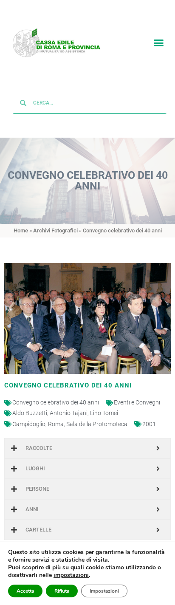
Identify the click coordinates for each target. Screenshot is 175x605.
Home (21, 230)
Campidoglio (28, 424)
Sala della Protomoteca (96, 424)
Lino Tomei (104, 413)
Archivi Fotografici (55, 230)
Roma (56, 424)
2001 (149, 424)
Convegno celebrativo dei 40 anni (55, 402)
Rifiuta (61, 591)
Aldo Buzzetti (29, 413)
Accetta (25, 591)
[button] (158, 43)
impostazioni (71, 575)
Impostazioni (104, 591)
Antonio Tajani (69, 413)
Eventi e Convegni (137, 402)
